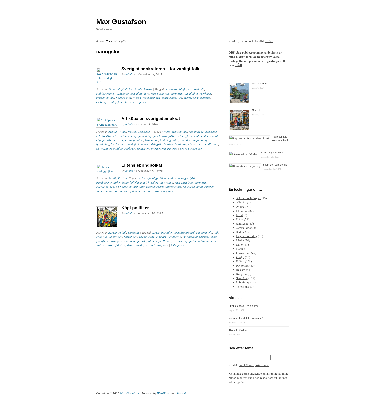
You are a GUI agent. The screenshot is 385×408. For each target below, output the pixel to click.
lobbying (165, 140)
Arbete (112, 132)
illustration (166, 182)
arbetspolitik (179, 132)
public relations (199, 241)
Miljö (239, 244)
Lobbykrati (174, 237)
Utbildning (243, 282)
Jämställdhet (244, 228)
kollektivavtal (209, 136)
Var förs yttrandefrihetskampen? (246, 318)
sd (180, 98)
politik (110, 98)
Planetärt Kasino (238, 330)
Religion (241, 274)
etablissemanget (178, 178)
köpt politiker (104, 140)
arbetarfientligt (148, 178)
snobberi (129, 148)
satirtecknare (104, 245)
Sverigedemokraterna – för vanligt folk (160, 68)
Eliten (163, 178)
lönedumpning (194, 140)
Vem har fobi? (259, 83)
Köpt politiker (135, 207)
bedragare (171, 89)
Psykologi (242, 265)
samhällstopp (210, 144)
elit (202, 89)
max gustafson (160, 93)
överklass (205, 93)
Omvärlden (243, 253)
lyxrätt (115, 144)
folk (216, 232)
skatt (130, 245)
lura (146, 93)
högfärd (187, 136)
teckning (101, 102)
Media (240, 240)
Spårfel (256, 110)
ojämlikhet (191, 93)
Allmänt (241, 202)
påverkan (194, 144)
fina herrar (160, 136)
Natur (239, 249)
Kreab (143, 237)
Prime (166, 241)
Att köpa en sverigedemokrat (150, 118)
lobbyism (178, 140)
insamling (136, 93)
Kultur (240, 232)
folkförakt (175, 136)
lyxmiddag (102, 144)
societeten (143, 148)
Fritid (239, 215)
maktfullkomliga (138, 144)
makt (124, 144)
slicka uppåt (195, 187)
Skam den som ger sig (275, 164)
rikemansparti (151, 98)
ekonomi (193, 89)
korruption (151, 140)
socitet (100, 191)
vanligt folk (115, 102)
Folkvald (101, 237)
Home (109, 41)
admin (129, 74)
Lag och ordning (246, 236)
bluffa (182, 89)
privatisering (180, 241)
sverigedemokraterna (197, 98)
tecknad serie (153, 245)
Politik (138, 89)
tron (165, 245)
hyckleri (153, 182)
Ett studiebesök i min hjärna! (244, 306)
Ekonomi (114, 89)
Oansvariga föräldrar (272, 152)
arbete (166, 132)
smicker (209, 187)
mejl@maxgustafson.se (254, 365)
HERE (269, 41)
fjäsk (193, 178)
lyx (207, 140)
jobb (197, 136)
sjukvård (119, 245)
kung (151, 237)
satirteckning (170, 98)
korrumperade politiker (128, 140)
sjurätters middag (112, 148)
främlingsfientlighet (108, 182)
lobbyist (161, 237)
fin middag (145, 136)
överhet (168, 144)
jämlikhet (127, 89)
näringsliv (177, 93)
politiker (152, 241)
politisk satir (123, 98)
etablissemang (105, 93)
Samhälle (144, 132)
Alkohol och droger (248, 198)
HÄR (238, 65)
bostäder (166, 232)
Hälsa (239, 219)
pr (160, 241)
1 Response (178, 245)
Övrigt (240, 257)
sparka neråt (114, 191)
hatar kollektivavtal (134, 182)
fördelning (122, 93)
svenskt (138, 245)
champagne (196, 132)
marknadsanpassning (196, 237)
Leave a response (136, 102)
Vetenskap (242, 286)
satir (213, 241)
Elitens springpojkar (141, 165)
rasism (137, 98)
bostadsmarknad (184, 232)
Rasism (148, 89)
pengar (100, 98)
